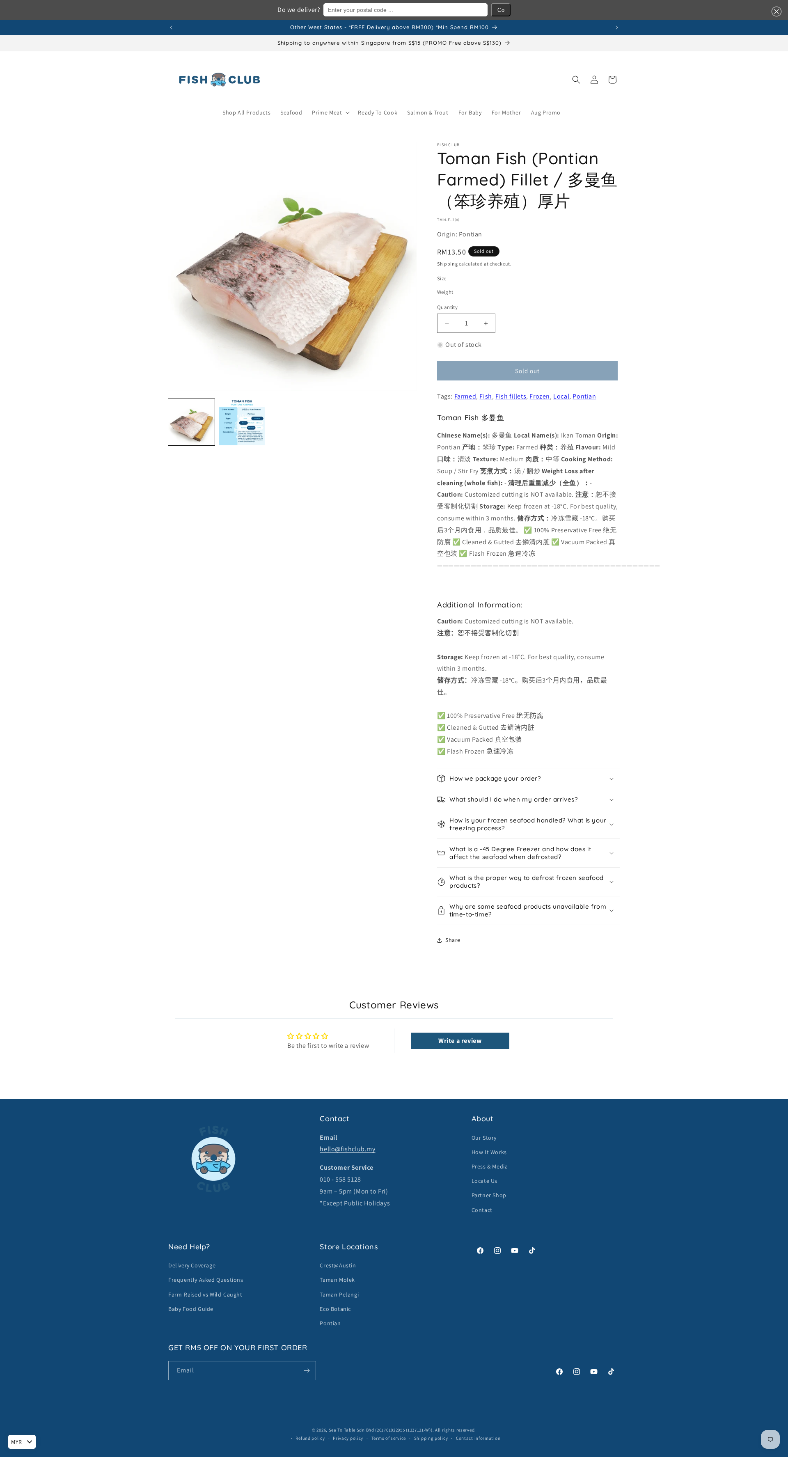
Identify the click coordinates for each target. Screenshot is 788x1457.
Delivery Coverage (191, 1265)
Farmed (465, 396)
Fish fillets (510, 396)
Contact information (478, 1438)
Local (561, 396)
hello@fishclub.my (347, 1149)
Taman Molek (337, 1279)
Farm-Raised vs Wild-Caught (205, 1294)
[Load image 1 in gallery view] (191, 422)
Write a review (459, 1040)
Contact (482, 1210)
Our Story (484, 1137)
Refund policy (310, 1438)
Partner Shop (489, 1195)
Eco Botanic (335, 1309)
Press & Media (490, 1166)
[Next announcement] (617, 27)
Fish (485, 396)
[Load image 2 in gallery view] (242, 422)
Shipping (447, 264)
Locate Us (484, 1180)
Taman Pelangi (339, 1294)
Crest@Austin (338, 1265)
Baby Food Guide (190, 1309)
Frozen (539, 396)
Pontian (584, 396)
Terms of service (388, 1438)
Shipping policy (431, 1438)
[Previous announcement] (171, 27)
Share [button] (452, 940)
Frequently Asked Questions (205, 1279)
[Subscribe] (307, 1370)
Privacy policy (348, 1438)
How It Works (489, 1152)
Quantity (447, 307)
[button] (774, 11)
